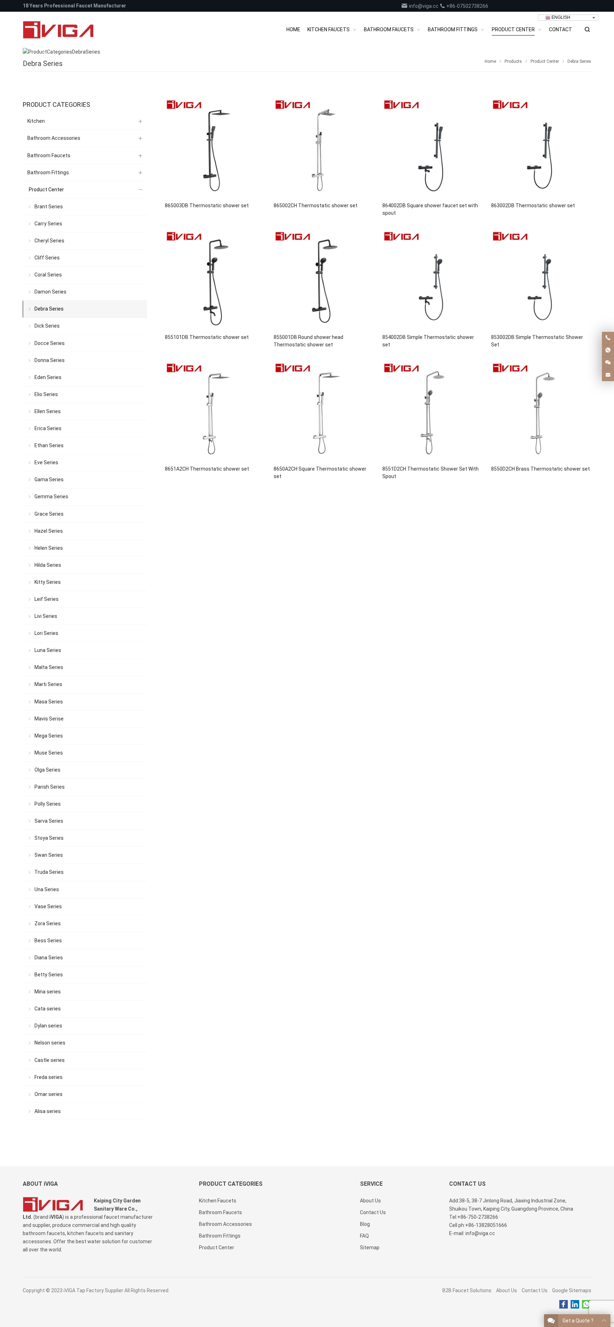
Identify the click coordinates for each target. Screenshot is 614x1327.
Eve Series (46, 462)
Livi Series (45, 616)
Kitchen (36, 121)
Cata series (47, 1008)
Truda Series (49, 872)
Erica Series (47, 428)
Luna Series (47, 650)
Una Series (46, 889)
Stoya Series (49, 838)
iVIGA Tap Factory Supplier (93, 1290)
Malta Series (48, 667)
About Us (506, 1290)
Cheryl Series (49, 240)
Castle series (49, 1060)
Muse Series (48, 753)
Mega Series (48, 736)
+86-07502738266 (466, 6)
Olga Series (47, 770)
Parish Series (49, 787)
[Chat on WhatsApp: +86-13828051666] (608, 350)
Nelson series (49, 1043)
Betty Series (48, 974)
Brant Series (48, 206)
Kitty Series (47, 582)
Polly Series (47, 804)
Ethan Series (49, 445)
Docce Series (49, 343)
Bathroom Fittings (48, 172)
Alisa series (47, 1111)
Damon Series (50, 292)
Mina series (47, 991)
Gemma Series (51, 496)
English (560, 17)
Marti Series (48, 684)
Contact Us (535, 1290)
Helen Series (48, 548)
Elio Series (46, 394)
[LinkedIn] (575, 1304)
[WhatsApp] (586, 1304)
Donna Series (49, 360)
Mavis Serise (49, 719)
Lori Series (46, 633)
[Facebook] (564, 1304)
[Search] (587, 30)
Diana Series (48, 957)
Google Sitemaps (571, 1290)
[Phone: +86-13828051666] (608, 338)
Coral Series (48, 275)
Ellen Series (47, 411)
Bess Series (48, 940)
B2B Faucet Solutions (466, 1290)
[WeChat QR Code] (608, 363)
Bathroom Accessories (53, 138)
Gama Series (49, 479)
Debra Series (49, 309)
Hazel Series (48, 531)
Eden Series (47, 377)
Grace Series (49, 514)
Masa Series (48, 701)
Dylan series (48, 1026)
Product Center (46, 189)
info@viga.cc (423, 6)
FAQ (364, 1236)
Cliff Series (47, 258)
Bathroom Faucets (48, 155)
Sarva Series (48, 821)
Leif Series (46, 599)
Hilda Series (47, 565)
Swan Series (48, 855)
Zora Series (47, 923)
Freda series (48, 1077)
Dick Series (47, 326)
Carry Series (48, 223)
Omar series (48, 1094)
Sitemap (369, 1247)
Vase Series (48, 906)
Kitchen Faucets (217, 1200)
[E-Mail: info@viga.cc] (608, 375)
